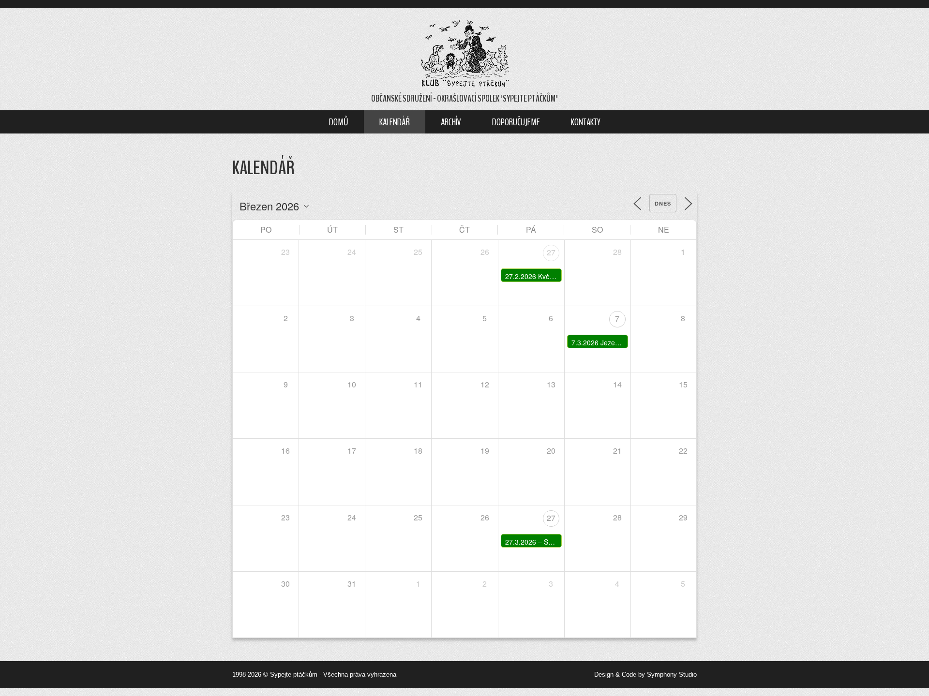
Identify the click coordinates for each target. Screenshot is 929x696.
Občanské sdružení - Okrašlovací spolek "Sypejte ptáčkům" (464, 98)
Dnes (663, 203)
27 (551, 252)
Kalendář (394, 122)
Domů (338, 122)
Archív (451, 122)
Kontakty (585, 122)
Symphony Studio (672, 674)
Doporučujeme (516, 122)
